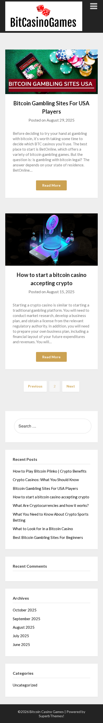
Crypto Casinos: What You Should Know (46, 479)
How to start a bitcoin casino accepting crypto (51, 497)
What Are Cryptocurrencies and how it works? (51, 505)
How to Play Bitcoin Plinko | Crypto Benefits (49, 471)
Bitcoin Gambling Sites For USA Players (45, 488)
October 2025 (24, 610)
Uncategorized (25, 685)
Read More (51, 185)
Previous (35, 386)
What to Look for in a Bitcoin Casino (43, 528)
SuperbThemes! (51, 716)
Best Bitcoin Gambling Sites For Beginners (48, 537)
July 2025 (21, 635)
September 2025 (26, 618)
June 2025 (21, 644)
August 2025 (23, 627)
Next (70, 386)
